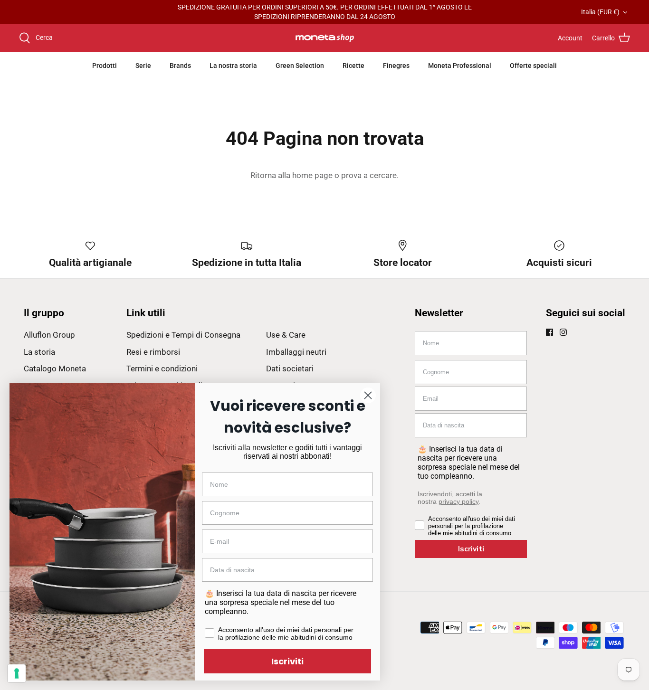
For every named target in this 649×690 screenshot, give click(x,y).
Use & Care (285, 335)
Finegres (396, 65)
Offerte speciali (533, 65)
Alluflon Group (49, 335)
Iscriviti (471, 549)
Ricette (353, 65)
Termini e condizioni (162, 368)
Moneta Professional (459, 65)
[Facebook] (549, 332)
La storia (39, 352)
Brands (180, 65)
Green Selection (300, 65)
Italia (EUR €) (600, 12)
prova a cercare (369, 175)
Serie (143, 65)
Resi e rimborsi (153, 352)
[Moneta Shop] (324, 38)
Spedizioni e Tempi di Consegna (183, 335)
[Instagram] (563, 332)
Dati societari (290, 368)
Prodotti (104, 65)
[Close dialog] (368, 395)
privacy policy (458, 501)
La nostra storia (233, 65)
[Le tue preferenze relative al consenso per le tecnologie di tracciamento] (17, 673)
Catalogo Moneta (55, 368)
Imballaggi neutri (296, 352)
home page (312, 175)
